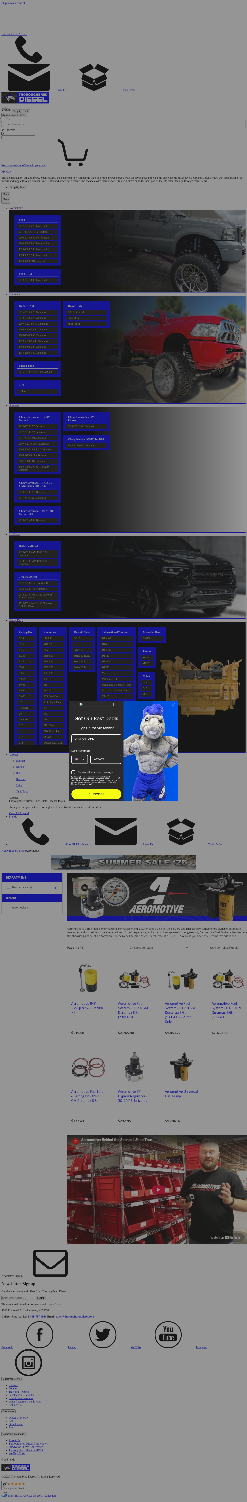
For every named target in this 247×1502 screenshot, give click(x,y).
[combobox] (79, 759)
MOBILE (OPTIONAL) (81, 751)
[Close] (173, 705)
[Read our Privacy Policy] (119, 778)
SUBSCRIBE (96, 794)
